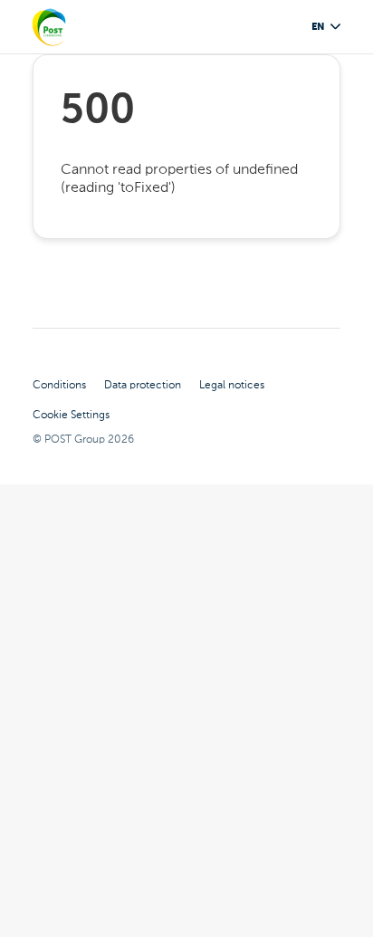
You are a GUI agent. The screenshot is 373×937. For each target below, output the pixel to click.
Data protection (142, 384)
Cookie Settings (71, 414)
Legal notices (231, 384)
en (317, 27)
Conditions (59, 384)
